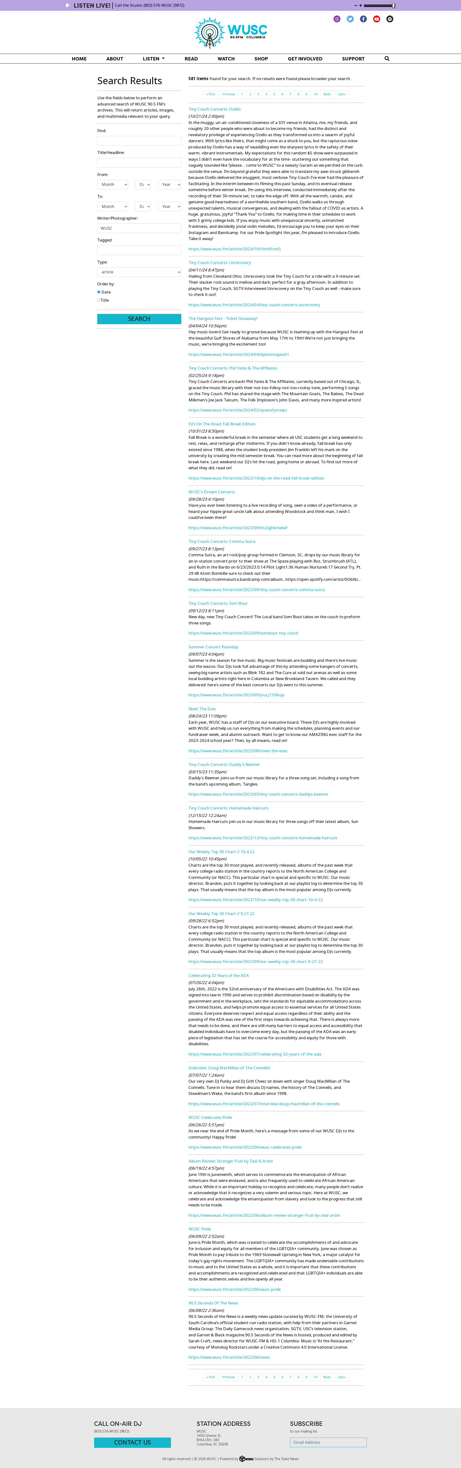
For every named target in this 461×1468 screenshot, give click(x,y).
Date (105, 292)
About (114, 58)
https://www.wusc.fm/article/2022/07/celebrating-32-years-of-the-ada (254, 1054)
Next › (327, 94)
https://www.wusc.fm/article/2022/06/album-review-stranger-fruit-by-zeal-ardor (264, 1215)
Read (191, 58)
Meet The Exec (202, 709)
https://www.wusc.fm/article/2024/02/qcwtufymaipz (237, 410)
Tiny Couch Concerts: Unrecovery (219, 263)
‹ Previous (228, 94)
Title (104, 300)
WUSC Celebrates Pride (210, 1118)
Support (353, 58)
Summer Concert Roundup (213, 647)
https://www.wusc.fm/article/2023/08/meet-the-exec (238, 751)
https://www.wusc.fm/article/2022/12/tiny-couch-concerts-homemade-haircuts (262, 838)
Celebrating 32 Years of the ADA (218, 976)
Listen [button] (152, 58)
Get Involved (305, 58)
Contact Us (132, 1442)
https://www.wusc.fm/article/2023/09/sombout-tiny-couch (243, 633)
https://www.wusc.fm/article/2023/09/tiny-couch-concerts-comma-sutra (256, 590)
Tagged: (104, 240)
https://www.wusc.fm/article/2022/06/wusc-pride (234, 1289)
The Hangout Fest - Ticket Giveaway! (222, 319)
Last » (342, 94)
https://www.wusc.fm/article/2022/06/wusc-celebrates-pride (245, 1147)
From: (102, 175)
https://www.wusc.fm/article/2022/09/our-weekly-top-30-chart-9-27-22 (255, 962)
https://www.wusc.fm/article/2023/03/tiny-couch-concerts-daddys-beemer (258, 794)
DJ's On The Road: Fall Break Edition (221, 424)
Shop (261, 58)
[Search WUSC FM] (386, 58)
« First (210, 94)
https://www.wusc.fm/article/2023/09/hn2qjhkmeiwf (237, 528)
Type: (102, 262)
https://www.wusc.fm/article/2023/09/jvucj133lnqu (236, 695)
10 (315, 94)
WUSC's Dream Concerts (211, 492)
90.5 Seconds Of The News (213, 1303)
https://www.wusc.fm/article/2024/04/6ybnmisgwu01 (238, 355)
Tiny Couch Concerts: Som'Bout (218, 603)
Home (79, 58)
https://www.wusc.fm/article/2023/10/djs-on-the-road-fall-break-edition (256, 478)
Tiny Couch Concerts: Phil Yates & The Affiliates (232, 368)
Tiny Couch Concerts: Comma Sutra (221, 542)
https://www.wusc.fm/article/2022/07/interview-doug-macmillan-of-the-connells (264, 1104)
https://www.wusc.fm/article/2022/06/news (229, 1357)
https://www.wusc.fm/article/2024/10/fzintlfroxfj (234, 249)
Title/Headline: (111, 153)
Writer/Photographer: (117, 218)
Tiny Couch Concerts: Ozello (214, 109)
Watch (226, 58)
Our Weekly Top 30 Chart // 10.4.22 (221, 852)
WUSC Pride (199, 1229)
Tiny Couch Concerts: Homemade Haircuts (228, 808)
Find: (101, 131)
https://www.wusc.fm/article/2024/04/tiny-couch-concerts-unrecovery (254, 305)
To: (100, 197)
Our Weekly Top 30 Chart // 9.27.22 (221, 914)
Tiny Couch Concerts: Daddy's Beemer (224, 765)
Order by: (106, 284)
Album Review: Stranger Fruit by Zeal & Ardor (230, 1161)
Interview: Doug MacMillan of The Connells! (229, 1068)
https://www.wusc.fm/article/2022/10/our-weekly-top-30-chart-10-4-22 (255, 900)
